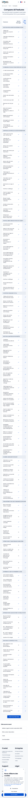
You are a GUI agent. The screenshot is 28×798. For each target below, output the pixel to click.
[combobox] (21, 2)
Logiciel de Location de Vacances (7, 752)
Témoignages (18, 758)
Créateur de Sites (6, 757)
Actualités (17, 753)
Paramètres (15, 788)
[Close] (23, 769)
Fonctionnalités (5, 739)
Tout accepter (14, 794)
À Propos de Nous (19, 751)
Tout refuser (14, 791)
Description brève (19, 756)
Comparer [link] (15, 6)
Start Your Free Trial (14, 716)
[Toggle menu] (24, 2)
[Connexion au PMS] (18, 2)
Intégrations (5, 762)
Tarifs (9, 6)
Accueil (5, 6)
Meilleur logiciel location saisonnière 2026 (12, 728)
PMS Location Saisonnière (8, 732)
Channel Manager (6, 755)
